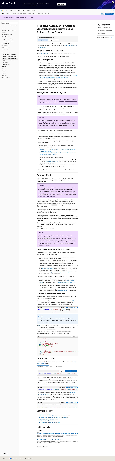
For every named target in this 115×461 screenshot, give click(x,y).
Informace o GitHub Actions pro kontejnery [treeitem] (9, 61)
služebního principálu (63, 290)
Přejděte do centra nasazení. (104, 24)
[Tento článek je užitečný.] (109, 37)
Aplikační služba (48, 22)
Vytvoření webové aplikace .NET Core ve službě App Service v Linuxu (54, 415)
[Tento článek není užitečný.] (111, 37)
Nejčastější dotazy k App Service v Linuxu (48, 419)
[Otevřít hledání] (107, 10)
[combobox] (9, 23)
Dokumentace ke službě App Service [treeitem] (9, 25)
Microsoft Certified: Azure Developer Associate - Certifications (50, 439)
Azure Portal (44, 53)
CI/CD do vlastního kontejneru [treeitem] (9, 58)
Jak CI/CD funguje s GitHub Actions (55, 74)
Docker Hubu (42, 47)
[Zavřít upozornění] (113, 2)
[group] (57, 310)
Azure (42, 22)
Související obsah (101, 33)
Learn (38, 22)
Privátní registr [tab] (59, 133)
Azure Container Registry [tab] (43, 133)
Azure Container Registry (70, 45)
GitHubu (40, 325)
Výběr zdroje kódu (101, 25)
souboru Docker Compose (52, 161)
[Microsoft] (2, 10)
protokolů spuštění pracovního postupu (60, 272)
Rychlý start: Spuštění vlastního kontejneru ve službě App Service (53, 417)
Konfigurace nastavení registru (104, 27)
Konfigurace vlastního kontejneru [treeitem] (10, 56)
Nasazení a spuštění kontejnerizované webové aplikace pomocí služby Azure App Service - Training (57, 433)
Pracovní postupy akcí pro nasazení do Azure (49, 422)
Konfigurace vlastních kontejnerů (46, 420)
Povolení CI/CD (101, 29)
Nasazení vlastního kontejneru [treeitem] (9, 54)
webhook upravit (48, 241)
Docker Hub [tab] (52, 133)
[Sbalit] (18, 21)
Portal (102, 13)
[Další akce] (77, 22)
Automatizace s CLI (101, 32)
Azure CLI (71, 301)
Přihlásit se (111, 10)
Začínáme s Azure (109, 13)
